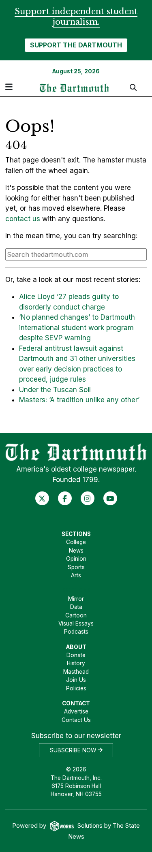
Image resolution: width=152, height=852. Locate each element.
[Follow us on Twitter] (42, 498)
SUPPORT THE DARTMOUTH (76, 45)
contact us (22, 219)
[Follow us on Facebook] (64, 498)
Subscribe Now (74, 750)
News (76, 550)
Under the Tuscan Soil (55, 390)
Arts (76, 575)
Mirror (76, 599)
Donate (76, 655)
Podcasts (76, 631)
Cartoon (76, 615)
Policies (76, 688)
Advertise (76, 711)
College (76, 542)
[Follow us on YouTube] (110, 498)
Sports (76, 567)
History (76, 663)
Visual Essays (76, 623)
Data (76, 607)
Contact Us (76, 720)
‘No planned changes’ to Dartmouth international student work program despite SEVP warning (77, 327)
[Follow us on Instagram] (87, 498)
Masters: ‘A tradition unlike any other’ (79, 400)
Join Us (76, 680)
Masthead (76, 671)
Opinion (76, 558)
